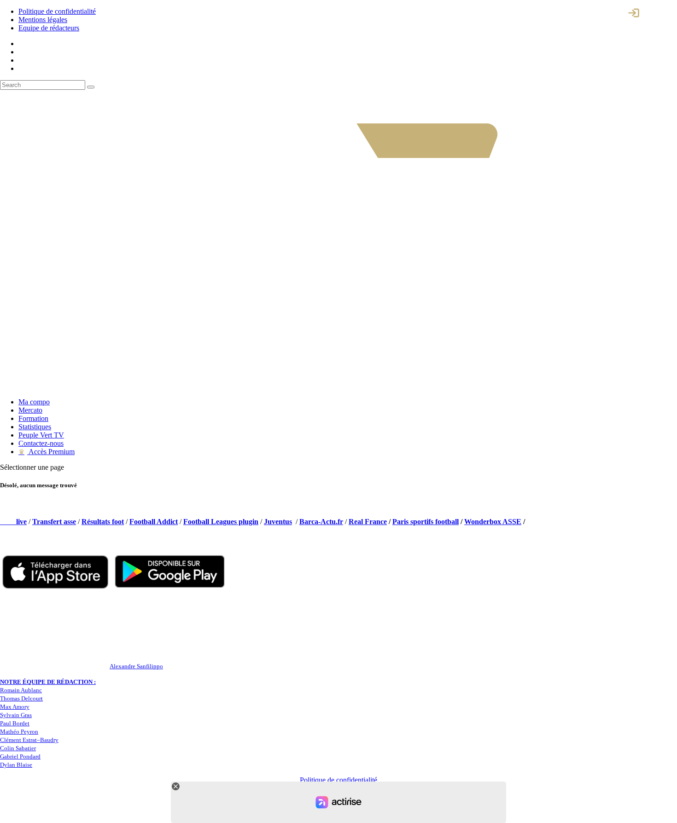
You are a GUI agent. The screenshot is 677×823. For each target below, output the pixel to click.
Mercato (30, 410)
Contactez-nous (41, 443)
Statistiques (34, 427)
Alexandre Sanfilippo (136, 666)
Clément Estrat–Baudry (29, 739)
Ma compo (34, 402)
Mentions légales (42, 19)
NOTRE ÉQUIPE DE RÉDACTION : (48, 681)
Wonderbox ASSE (492, 521)
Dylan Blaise (16, 764)
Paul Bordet (14, 723)
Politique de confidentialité (57, 11)
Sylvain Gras (16, 715)
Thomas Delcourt (21, 698)
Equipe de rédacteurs (48, 28)
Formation (33, 418)
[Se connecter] (633, 13)
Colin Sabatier (18, 748)
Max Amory (14, 706)
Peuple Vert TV (41, 435)
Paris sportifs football (425, 521)
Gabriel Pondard (20, 756)
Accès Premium (46, 451)
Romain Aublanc (21, 690)
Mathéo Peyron (19, 731)
